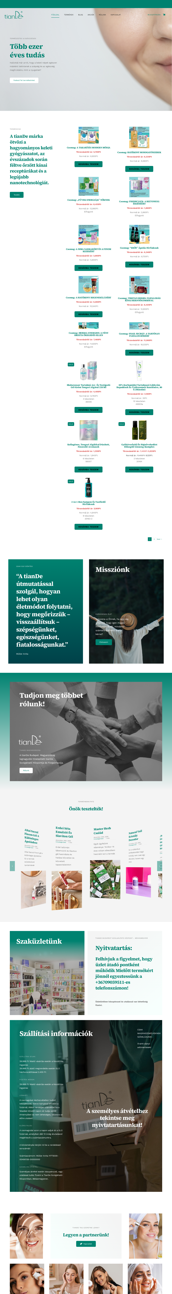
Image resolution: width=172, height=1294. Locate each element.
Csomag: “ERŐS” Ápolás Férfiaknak (139, 247)
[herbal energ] (88, 323)
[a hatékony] (88, 277)
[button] (12, 866)
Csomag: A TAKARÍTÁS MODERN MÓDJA (88, 147)
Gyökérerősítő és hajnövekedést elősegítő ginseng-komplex (139, 445)
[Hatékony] (139, 127)
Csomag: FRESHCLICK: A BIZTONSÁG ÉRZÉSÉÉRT (139, 202)
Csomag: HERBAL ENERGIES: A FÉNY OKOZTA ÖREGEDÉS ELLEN (88, 334)
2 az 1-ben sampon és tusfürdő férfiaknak (88, 503)
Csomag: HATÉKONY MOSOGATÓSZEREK (139, 152)
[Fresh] (139, 178)
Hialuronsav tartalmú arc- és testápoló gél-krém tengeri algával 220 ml (88, 386)
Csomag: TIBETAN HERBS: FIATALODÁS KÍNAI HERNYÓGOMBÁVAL (139, 299)
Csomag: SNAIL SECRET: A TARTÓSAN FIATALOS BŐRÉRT (139, 334)
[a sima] (88, 226)
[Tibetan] (139, 277)
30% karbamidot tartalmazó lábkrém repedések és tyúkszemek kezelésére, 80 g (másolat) (139, 387)
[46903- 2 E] (139, 361)
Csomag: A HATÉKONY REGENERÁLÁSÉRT (88, 297)
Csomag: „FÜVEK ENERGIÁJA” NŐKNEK (88, 199)
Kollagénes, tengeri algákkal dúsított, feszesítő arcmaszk (88, 445)
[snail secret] (139, 323)
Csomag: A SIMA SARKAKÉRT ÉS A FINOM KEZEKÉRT (88, 250)
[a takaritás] (88, 127)
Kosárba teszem (88, 164)
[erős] (139, 226)
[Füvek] (88, 178)
